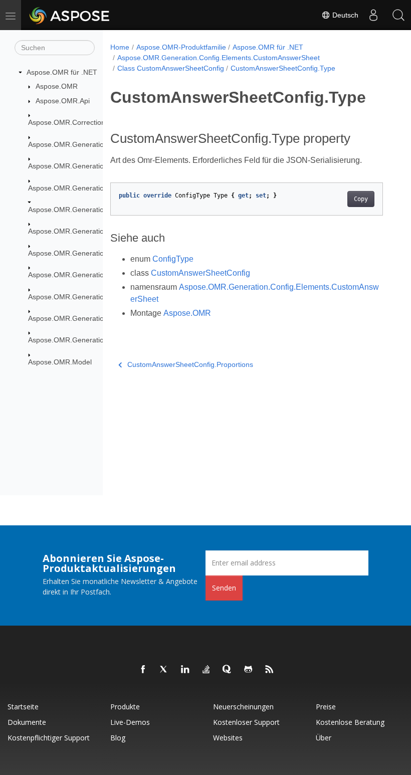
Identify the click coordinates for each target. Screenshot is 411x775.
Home (119, 47)
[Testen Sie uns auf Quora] (227, 669)
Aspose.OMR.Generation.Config (79, 166)
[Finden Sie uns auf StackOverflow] (206, 669)
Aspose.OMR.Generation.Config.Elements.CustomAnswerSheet (218, 58)
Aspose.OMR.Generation (68, 144)
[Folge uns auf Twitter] (164, 669)
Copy (361, 199)
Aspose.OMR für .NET (62, 72)
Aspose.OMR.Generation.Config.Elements (95, 188)
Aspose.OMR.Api (63, 101)
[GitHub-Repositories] (248, 669)
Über (323, 737)
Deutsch (344, 15)
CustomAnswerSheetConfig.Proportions (190, 364)
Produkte (125, 706)
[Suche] (398, 15)
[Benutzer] (373, 15)
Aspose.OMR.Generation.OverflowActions (94, 318)
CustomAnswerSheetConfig (200, 273)
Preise (326, 706)
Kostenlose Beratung (350, 722)
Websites (228, 737)
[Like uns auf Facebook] (143, 669)
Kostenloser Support (246, 722)
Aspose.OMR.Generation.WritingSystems (93, 340)
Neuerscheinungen (243, 706)
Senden (224, 588)
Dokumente (27, 722)
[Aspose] (70, 15)
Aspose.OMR (57, 86)
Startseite (23, 706)
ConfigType (172, 259)
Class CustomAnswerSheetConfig (170, 68)
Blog (117, 737)
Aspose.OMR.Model (60, 362)
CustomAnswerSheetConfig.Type (283, 68)
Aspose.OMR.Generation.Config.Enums (91, 297)
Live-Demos (130, 722)
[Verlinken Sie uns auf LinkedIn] (185, 669)
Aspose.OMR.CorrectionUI (70, 122)
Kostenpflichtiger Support (49, 737)
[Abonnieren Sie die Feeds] (269, 669)
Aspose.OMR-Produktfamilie (181, 47)
